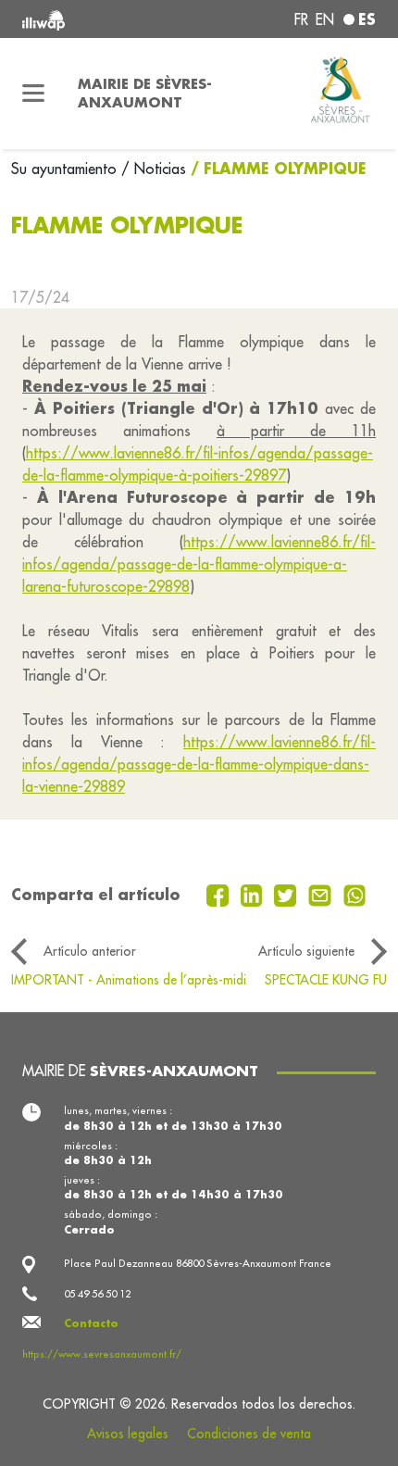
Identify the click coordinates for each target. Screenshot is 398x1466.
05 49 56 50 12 (97, 1293)
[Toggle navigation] (33, 93)
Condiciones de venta (249, 1433)
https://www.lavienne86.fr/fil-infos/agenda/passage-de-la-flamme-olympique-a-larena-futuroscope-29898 (199, 564)
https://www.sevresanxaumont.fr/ (101, 1353)
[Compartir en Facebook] (220, 893)
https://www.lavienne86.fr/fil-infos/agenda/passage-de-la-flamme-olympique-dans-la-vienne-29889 (199, 764)
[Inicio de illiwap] (89, 19)
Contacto (91, 1323)
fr (301, 19)
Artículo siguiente (306, 951)
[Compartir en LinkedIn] (254, 893)
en (325, 19)
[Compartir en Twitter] (287, 893)
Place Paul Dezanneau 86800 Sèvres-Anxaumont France (197, 1263)
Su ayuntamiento (66, 168)
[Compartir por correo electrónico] (322, 893)
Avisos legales (127, 1433)
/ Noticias (153, 168)
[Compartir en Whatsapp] (355, 893)
